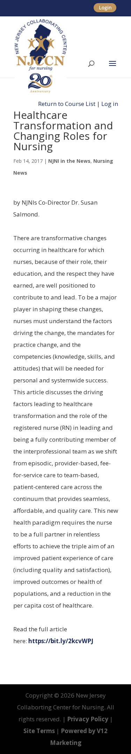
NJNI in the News (69, 161)
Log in (109, 104)
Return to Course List (66, 104)
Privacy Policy (87, 719)
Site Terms (39, 731)
